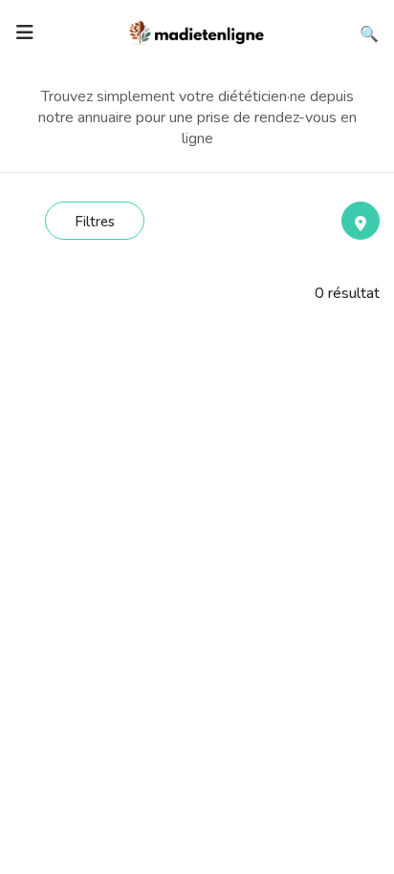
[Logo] (197, 30)
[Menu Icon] (24, 32)
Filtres (95, 221)
